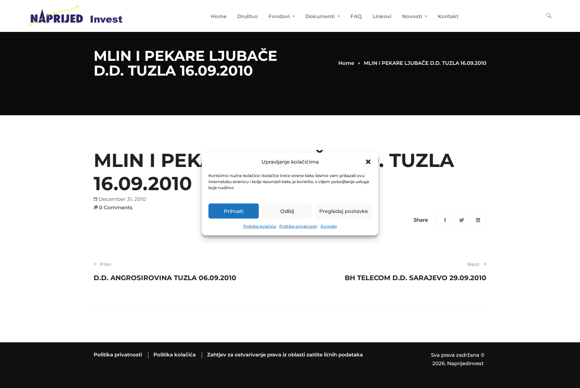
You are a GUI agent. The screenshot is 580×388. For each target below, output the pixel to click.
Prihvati (233, 211)
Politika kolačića (259, 226)
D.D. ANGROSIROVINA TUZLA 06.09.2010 (165, 271)
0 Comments (116, 207)
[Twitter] (461, 220)
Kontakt (329, 226)
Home (346, 63)
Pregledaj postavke (343, 211)
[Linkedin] (478, 220)
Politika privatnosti (298, 226)
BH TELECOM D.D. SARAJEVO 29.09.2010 (415, 271)
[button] (368, 162)
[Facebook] (445, 220)
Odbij (287, 211)
